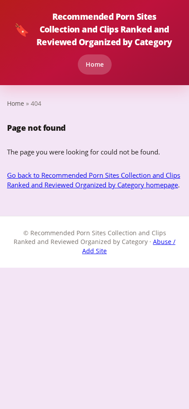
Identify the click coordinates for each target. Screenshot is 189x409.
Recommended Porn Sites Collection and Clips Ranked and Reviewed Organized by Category (93, 29)
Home (95, 64)
